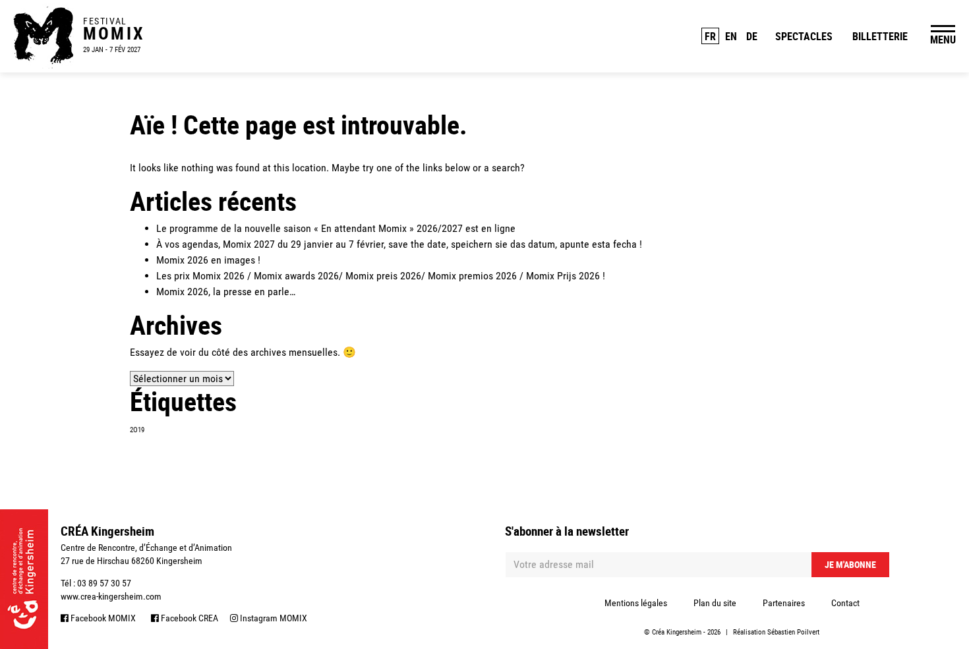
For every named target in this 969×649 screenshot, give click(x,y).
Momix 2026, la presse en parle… (225, 291)
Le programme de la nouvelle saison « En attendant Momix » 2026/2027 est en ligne (335, 228)
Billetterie (880, 36)
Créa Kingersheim (676, 632)
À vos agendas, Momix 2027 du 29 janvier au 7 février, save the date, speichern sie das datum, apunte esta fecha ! (399, 244)
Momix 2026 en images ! (208, 260)
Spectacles (804, 36)
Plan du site (714, 603)
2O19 (137, 430)
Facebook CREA (188, 618)
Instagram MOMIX (272, 618)
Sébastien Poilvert (793, 632)
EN (731, 36)
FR (710, 36)
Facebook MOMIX (102, 618)
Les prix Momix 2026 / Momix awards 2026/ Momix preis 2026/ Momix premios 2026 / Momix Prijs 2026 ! (380, 275)
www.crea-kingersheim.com (111, 596)
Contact (845, 603)
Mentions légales (635, 603)
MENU (943, 39)
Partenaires (784, 603)
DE (751, 36)
